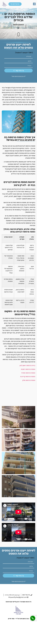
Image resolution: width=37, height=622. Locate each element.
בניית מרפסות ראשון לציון (27, 365)
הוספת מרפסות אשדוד (28, 373)
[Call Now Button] (32, 618)
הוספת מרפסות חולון (28, 380)
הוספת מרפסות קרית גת (27, 376)
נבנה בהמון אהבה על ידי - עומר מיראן (18, 619)
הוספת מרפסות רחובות (28, 369)
